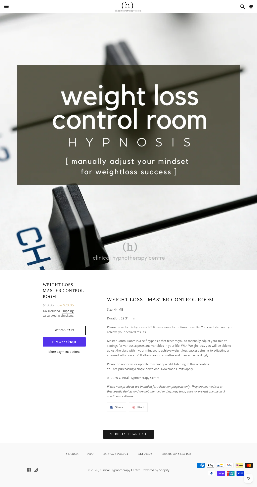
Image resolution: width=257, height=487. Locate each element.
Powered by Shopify (155, 470)
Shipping (68, 311)
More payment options (64, 352)
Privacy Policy (116, 453)
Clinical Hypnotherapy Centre (120, 470)
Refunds (145, 453)
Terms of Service (176, 453)
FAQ (90, 453)
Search (72, 453)
